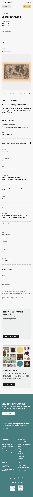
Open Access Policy (24, 467)
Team (19, 451)
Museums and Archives (6, 449)
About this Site (22, 442)
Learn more (25, 127)
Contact (20, 458)
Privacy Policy (22, 465)
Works (6, 13)
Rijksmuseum (7, 51)
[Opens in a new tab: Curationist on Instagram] (14, 478)
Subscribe (8, 413)
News (19, 446)
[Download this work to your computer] (20, 93)
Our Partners (22, 454)
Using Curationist (23, 449)
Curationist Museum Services (8, 469)
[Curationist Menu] (30, 2)
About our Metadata (7, 453)
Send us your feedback (11, 336)
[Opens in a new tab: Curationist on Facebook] (10, 478)
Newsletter (27, 6)
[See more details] (30, 143)
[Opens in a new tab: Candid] (20, 488)
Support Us (8, 428)
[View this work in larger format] (25, 93)
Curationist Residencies (5, 466)
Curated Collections (8, 446)
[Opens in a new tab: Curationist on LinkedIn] (22, 478)
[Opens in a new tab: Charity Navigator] (12, 488)
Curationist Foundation (24, 444)
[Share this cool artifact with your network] (29, 93)
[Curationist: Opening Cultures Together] (7, 2)
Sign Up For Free (9, 385)
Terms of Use (22, 470)
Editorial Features (7, 444)
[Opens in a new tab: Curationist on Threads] (18, 478)
